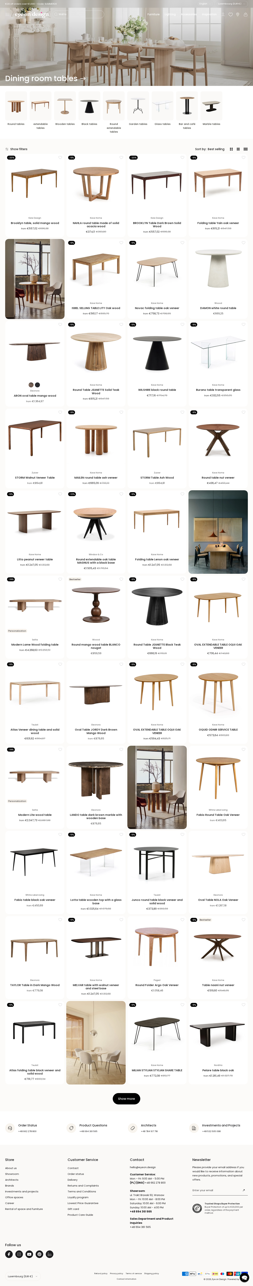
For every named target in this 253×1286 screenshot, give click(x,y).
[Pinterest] (39, 1254)
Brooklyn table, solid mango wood (35, 223)
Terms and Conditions (82, 1191)
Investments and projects (21, 1191)
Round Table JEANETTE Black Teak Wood (157, 646)
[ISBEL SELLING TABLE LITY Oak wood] (95, 268)
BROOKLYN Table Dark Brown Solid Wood (157, 224)
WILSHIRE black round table (157, 390)
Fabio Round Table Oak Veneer (218, 815)
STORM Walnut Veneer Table (35, 478)
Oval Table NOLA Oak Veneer (218, 900)
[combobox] (205, 4)
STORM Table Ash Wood (157, 478)
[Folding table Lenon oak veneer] (157, 519)
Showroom (12, 1174)
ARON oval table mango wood (35, 396)
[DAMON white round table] (218, 268)
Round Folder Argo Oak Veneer (157, 985)
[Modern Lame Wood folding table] (34, 605)
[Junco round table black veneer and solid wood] (157, 860)
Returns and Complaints (83, 1185)
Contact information (126, 1279)
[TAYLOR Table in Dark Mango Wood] (34, 945)
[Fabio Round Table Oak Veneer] (218, 775)
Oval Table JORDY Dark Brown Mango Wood (96, 731)
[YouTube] (29, 1254)
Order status (76, 1174)
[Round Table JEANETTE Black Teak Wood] (157, 605)
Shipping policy (151, 1273)
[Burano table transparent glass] (218, 350)
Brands (9, 1185)
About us (11, 1168)
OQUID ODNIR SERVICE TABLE (218, 730)
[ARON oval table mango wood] (34, 350)
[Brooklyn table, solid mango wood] (34, 183)
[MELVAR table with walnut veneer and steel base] (95, 945)
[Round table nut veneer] (218, 438)
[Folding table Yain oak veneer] (218, 183)
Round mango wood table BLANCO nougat (96, 646)
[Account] (223, 14)
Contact (73, 1168)
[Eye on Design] (32, 15)
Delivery (72, 1180)
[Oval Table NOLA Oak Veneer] (218, 860)
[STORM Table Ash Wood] (157, 438)
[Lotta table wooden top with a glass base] (95, 860)
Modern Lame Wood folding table (35, 645)
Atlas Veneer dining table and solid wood (34, 731)
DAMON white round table (218, 308)
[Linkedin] (49, 1254)
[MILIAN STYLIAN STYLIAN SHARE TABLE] (157, 1030)
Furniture (153, 14)
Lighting (170, 14)
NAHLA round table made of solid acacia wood (96, 224)
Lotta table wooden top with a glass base (96, 901)
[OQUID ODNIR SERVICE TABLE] (218, 690)
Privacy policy (116, 1273)
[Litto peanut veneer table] (34, 519)
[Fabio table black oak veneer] (34, 860)
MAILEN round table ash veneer (96, 478)
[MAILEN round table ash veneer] (95, 438)
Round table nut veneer (218, 478)
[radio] (31, 384)
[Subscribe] (244, 1190)
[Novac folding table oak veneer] (157, 268)
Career (9, 1203)
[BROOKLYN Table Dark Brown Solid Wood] (157, 183)
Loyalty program (78, 1197)
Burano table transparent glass (218, 390)
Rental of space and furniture (24, 1209)
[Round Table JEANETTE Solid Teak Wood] (95, 350)
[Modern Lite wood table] (34, 775)
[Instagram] (19, 1254)
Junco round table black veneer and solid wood (157, 901)
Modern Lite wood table (35, 815)
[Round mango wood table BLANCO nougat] (95, 605)
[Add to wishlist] (60, 157)
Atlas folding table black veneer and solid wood (34, 1072)
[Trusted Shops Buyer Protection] (197, 1208)
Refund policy (100, 1273)
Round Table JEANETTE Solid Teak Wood (96, 391)
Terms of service (134, 1273)
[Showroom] (237, 14)
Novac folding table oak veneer (157, 308)
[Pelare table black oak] (218, 1030)
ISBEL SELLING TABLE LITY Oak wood (96, 308)
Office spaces (14, 1197)
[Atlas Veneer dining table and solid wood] (34, 690)
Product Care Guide (80, 1215)
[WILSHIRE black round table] (157, 350)
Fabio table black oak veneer (34, 900)
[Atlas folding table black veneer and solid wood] (34, 1030)
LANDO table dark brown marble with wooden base (96, 816)
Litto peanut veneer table (35, 559)
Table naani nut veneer (218, 985)
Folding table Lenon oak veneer (157, 559)
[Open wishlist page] (230, 14)
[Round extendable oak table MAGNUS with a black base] (95, 519)
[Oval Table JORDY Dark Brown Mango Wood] (95, 690)
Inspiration (209, 14)
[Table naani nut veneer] (218, 945)
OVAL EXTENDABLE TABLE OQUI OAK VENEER (218, 646)
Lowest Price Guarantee (83, 1203)
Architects (11, 1180)
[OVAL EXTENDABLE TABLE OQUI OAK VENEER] (218, 605)
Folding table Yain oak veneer (218, 223)
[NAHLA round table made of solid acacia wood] (95, 183)
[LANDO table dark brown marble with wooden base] (95, 775)
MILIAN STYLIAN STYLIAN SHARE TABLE (157, 1070)
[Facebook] (9, 1254)
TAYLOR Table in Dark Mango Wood (35, 985)
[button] (7, 14)
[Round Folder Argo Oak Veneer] (157, 945)
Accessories (189, 14)
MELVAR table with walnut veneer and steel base (96, 986)
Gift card (73, 1209)
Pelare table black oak (218, 1070)
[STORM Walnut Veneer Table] (34, 438)
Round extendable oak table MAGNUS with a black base (96, 561)
